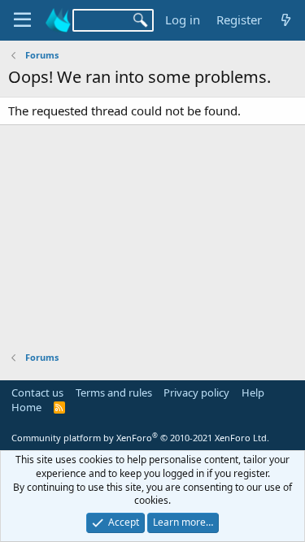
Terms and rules (114, 392)
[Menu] (22, 20)
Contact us (37, 392)
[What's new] (286, 20)
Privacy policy (196, 392)
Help (253, 392)
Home (26, 407)
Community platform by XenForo (140, 437)
